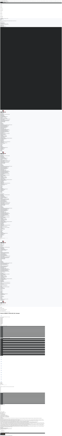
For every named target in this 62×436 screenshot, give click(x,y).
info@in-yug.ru (2, 300)
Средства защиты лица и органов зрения (5, 44)
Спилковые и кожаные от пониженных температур (6, 52)
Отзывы (1, 104)
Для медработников (2, 30)
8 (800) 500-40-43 (2, 299)
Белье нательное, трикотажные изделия (5, 28)
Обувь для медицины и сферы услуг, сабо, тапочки (6, 124)
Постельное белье (2, 101)
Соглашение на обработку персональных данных (6, 428)
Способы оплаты (2, 63)
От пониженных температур (3, 50)
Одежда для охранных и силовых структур (5, 160)
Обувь (1, 36)
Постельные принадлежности (3, 184)
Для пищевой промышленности (4, 116)
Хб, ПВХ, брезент (2, 53)
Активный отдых (2, 55)
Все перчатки (1, 174)
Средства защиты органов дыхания (4, 45)
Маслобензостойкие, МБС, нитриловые (4, 47)
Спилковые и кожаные (2, 93)
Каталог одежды (2, 66)
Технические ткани (2, 57)
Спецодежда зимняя (2, 35)
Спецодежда (1, 113)
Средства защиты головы (3, 170)
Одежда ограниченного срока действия (5, 34)
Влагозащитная (2, 156)
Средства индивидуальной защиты (4, 40)
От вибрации (1, 49)
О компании (1, 144)
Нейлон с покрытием (2, 48)
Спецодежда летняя (2, 163)
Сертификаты (1, 105)
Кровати (1, 99)
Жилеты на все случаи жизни (3, 167)
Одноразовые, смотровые (3, 134)
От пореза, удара (2, 51)
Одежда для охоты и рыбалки (3, 32)
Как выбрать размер (2, 106)
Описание (1, 417)
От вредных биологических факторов (4, 199)
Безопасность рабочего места (3, 41)
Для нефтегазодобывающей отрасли (4, 71)
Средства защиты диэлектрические (4, 43)
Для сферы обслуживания (3, 31)
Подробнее (4, 2)
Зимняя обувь (1, 79)
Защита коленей (2, 42)
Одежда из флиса (2, 33)
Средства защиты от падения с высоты (4, 131)
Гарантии (1, 108)
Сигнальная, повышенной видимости (4, 120)
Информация (1, 148)
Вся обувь (1, 37)
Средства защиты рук (2, 46)
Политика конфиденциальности (4, 61)
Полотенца (1, 100)
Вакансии (1, 60)
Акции (1, 102)
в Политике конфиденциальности (4, 1)
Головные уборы (2, 29)
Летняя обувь (1, 38)
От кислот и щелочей (2, 72)
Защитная (1, 117)
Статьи (1, 150)
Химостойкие (1, 181)
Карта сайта (1, 427)
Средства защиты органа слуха (3, 86)
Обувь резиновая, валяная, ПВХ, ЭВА (4, 39)
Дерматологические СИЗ (3, 127)
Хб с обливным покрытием (3, 138)
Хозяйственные (2, 54)
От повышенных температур (3, 73)
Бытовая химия (2, 56)
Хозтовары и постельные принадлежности (5, 141)
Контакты (1, 109)
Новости (1, 59)
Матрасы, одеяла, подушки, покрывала (4, 227)
